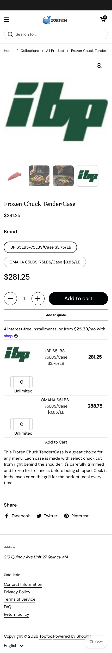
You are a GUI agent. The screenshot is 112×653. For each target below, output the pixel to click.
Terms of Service (19, 599)
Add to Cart (56, 442)
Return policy (16, 614)
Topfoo (45, 636)
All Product (55, 50)
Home (9, 50)
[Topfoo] (55, 19)
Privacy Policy (17, 592)
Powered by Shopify (72, 636)
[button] (103, 19)
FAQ (7, 606)
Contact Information (23, 584)
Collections (30, 50)
